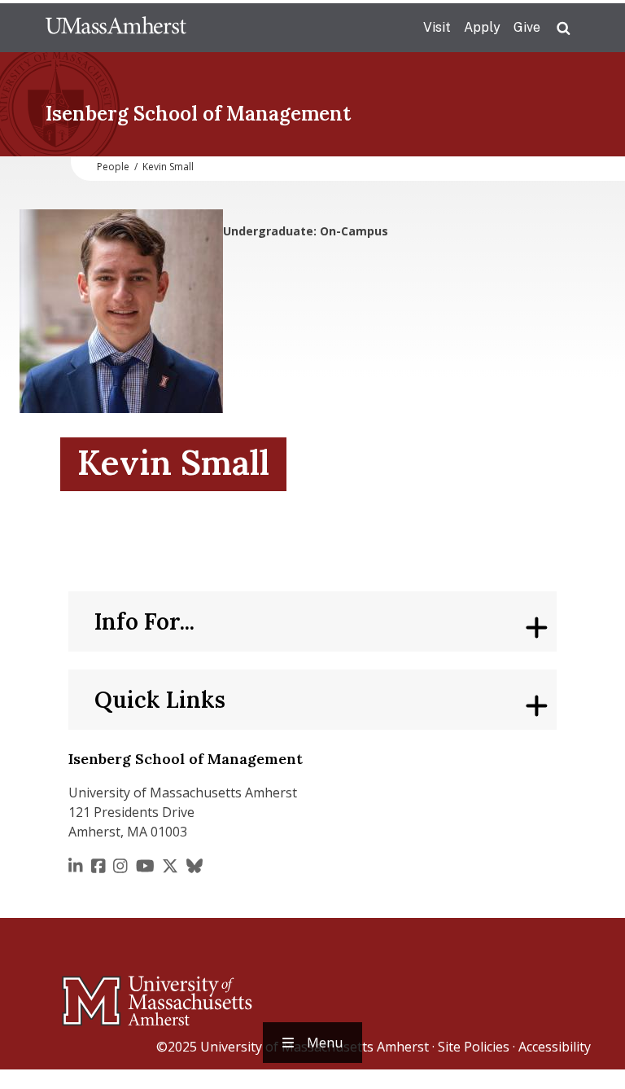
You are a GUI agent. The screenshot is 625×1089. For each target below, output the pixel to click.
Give (527, 27)
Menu (325, 1043)
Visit (437, 27)
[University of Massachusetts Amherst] (93, 993)
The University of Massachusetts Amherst (116, 27)
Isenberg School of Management (198, 113)
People (113, 166)
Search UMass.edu (563, 28)
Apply (482, 27)
